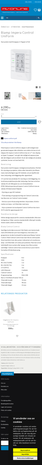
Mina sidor (4, 389)
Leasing (3, 427)
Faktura (3, 421)
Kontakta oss (4, 386)
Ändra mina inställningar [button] (25, 458)
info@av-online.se (10, 365)
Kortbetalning (5, 424)
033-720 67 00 (9, 363)
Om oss (3, 383)
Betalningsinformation (7, 403)
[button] (2, 18)
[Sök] (39, 18)
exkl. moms (28, 2)
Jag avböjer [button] (25, 454)
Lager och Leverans (6, 407)
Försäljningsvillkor (6, 400)
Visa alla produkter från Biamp (11, 142)
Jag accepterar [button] (25, 450)
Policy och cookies (6, 410)
